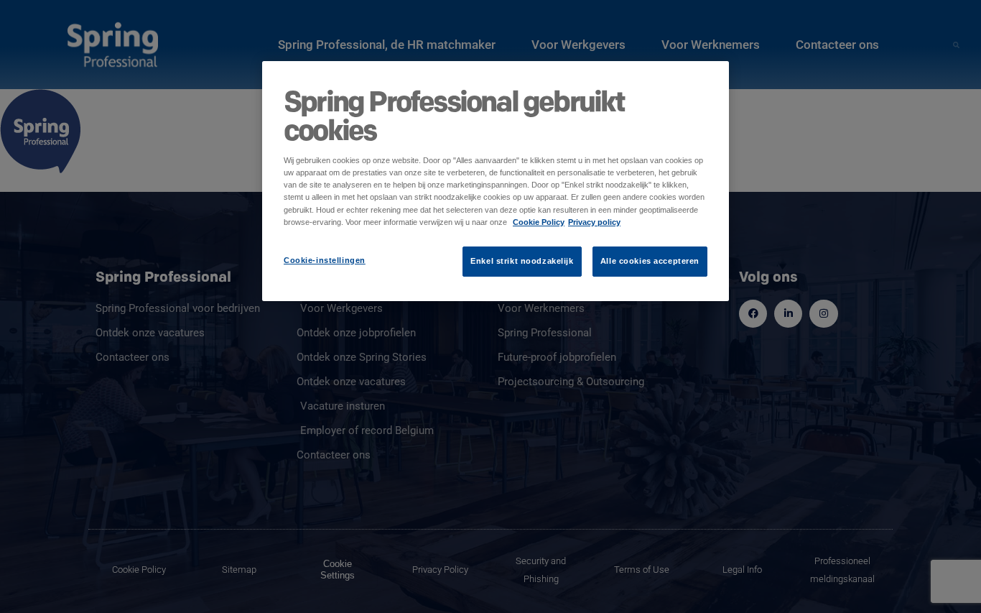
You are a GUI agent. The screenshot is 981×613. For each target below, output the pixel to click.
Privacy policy (594, 222)
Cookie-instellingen (325, 260)
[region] (495, 180)
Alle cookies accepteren (649, 261)
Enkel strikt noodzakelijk (521, 261)
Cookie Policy (538, 222)
